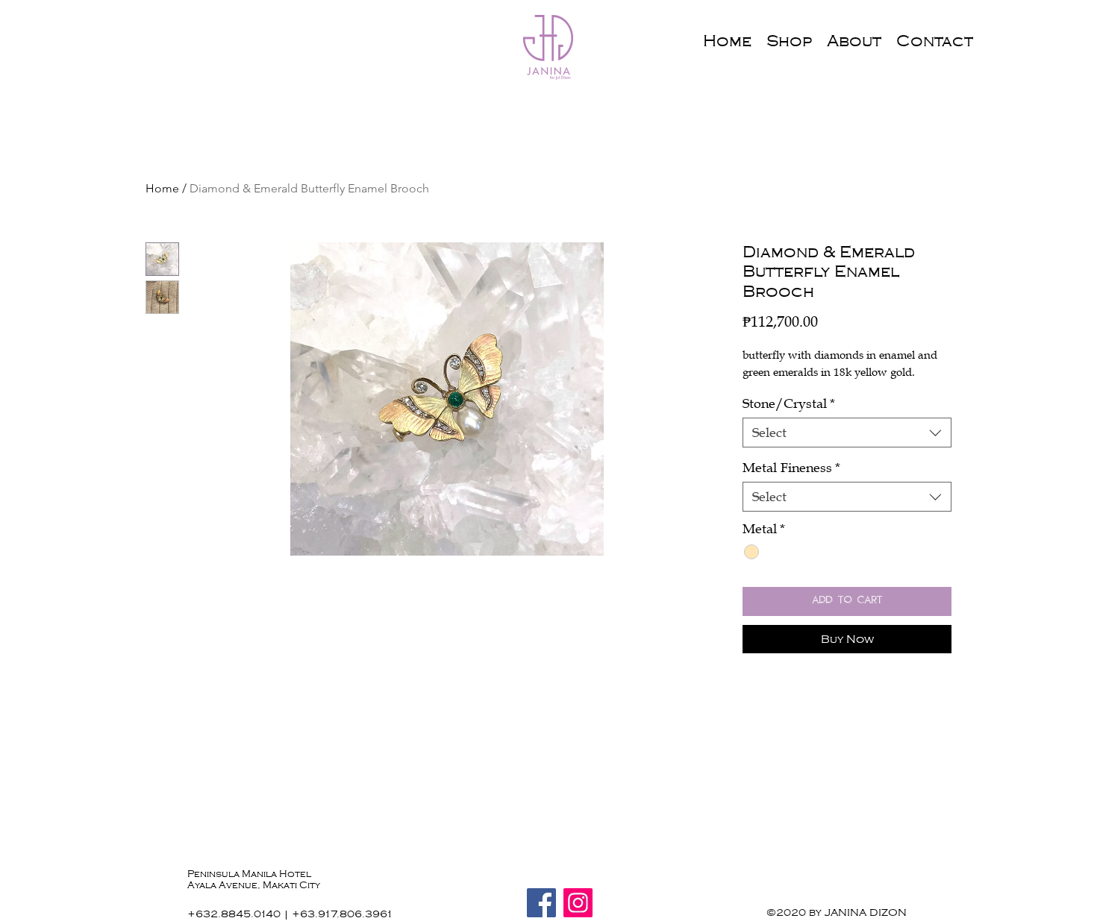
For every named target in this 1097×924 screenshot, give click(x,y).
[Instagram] (578, 902)
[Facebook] (541, 902)
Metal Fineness (791, 467)
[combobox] (847, 432)
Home (162, 188)
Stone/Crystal (789, 403)
